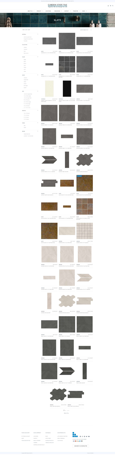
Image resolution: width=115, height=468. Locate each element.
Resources (57, 11)
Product (39, 11)
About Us (30, 11)
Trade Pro (75, 11)
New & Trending (61, 438)
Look (26, 29)
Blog (83, 11)
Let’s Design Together (62, 436)
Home (24, 29)
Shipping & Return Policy (39, 444)
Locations (48, 11)
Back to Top (66, 413)
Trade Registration (26, 440)
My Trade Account (26, 436)
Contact (66, 11)
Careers (35, 442)
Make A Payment (37, 440)
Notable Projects (49, 440)
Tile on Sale (60, 440)
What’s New (48, 438)
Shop (23, 438)
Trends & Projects (50, 442)
